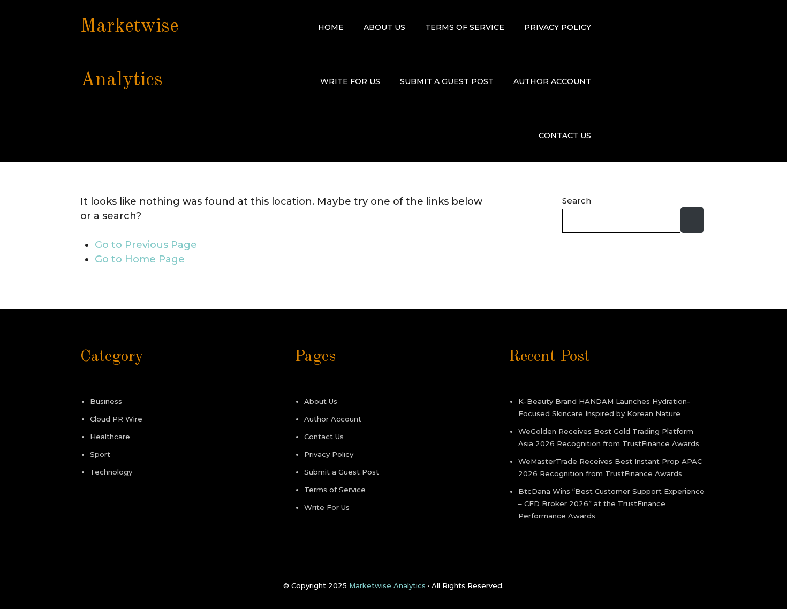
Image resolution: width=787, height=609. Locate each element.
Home (331, 27)
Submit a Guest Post (447, 81)
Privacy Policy (557, 27)
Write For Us (350, 81)
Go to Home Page (140, 259)
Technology (111, 472)
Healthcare (110, 436)
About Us (384, 27)
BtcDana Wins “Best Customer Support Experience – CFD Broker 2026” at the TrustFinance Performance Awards (611, 503)
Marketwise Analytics (387, 585)
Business (106, 401)
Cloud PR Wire (116, 419)
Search (576, 201)
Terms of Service (464, 27)
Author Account (552, 81)
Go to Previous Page (146, 245)
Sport (100, 454)
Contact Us (565, 135)
